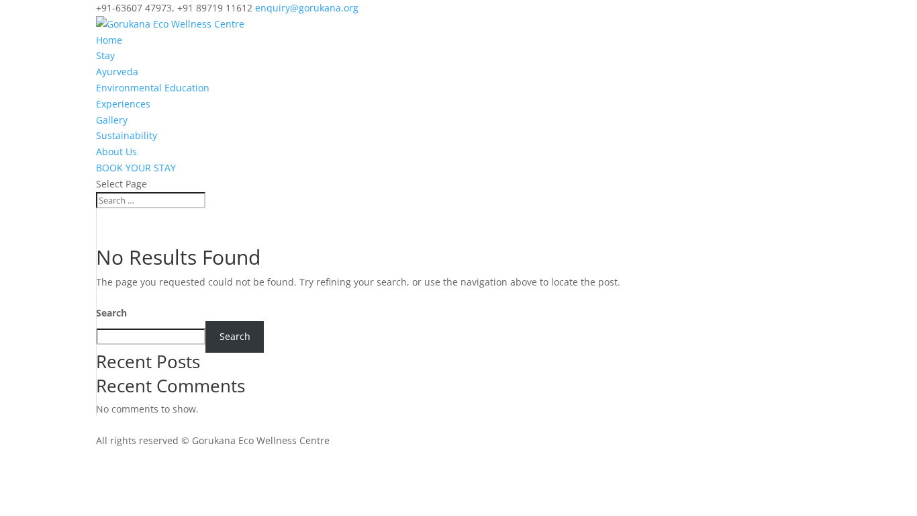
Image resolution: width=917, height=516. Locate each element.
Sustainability (126, 135)
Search (111, 312)
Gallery (112, 120)
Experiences (123, 103)
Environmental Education (152, 87)
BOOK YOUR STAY (136, 167)
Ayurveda (117, 71)
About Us (116, 151)
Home (109, 40)
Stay (105, 55)
